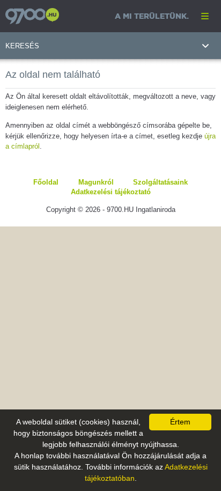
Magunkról (96, 182)
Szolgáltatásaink (160, 182)
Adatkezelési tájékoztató (111, 191)
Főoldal (45, 182)
